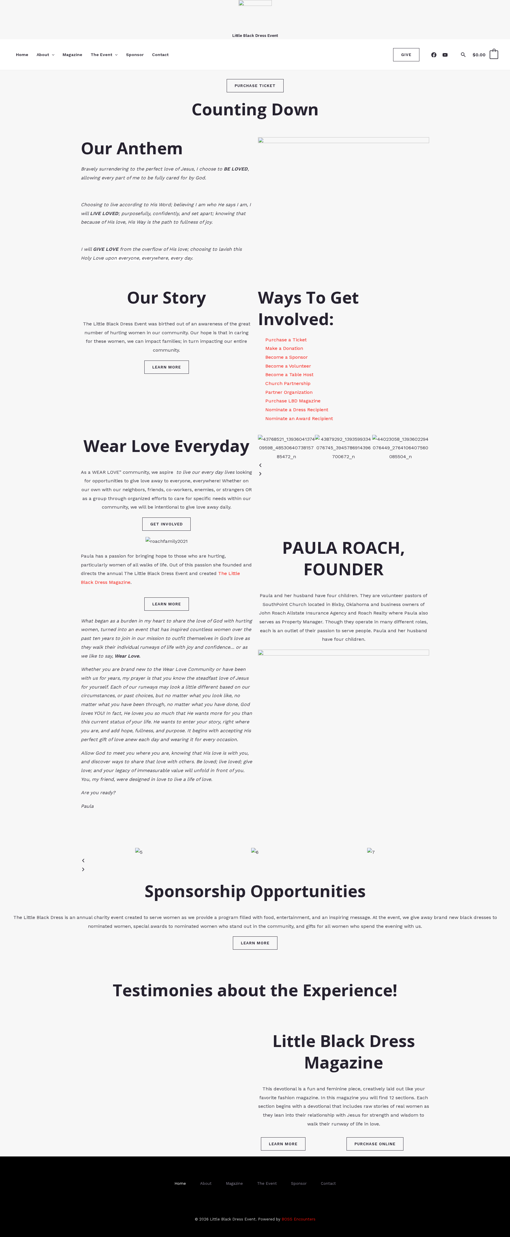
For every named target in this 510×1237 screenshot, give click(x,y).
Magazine (72, 54)
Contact (160, 54)
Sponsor (135, 54)
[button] (51, 54)
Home (22, 54)
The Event (101, 54)
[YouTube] (445, 55)
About (43, 54)
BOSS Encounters (299, 1219)
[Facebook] (434, 55)
